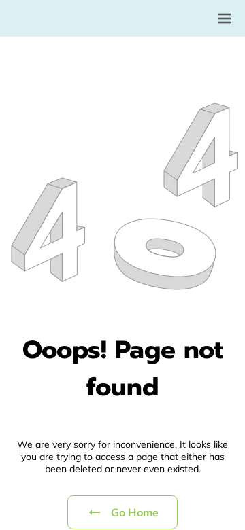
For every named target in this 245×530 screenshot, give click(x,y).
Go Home (135, 512)
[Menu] (224, 18)
